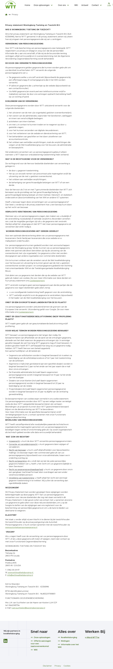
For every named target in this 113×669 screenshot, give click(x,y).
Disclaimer (47, 666)
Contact (95, 5)
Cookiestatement (37, 281)
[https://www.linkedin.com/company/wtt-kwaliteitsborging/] (5, 641)
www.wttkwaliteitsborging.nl (21, 573)
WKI (76, 5)
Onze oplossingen (42, 5)
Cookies (67, 666)
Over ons (62, 5)
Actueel (84, 5)
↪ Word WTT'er (92, 637)
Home (27, 5)
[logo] (10, 4)
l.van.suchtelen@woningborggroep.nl (28, 608)
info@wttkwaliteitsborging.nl (20, 575)
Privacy (58, 666)
